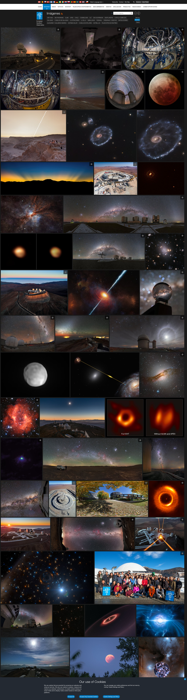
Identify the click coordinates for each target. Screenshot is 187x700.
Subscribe (115, 2)
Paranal (99, 20)
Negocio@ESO (136, 6)
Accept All (71, 696)
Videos (54, 6)
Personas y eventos (110, 20)
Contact (121, 2)
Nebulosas (91, 20)
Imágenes (47, 6)
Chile (76, 17)
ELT (91, 17)
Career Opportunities (150, 6)
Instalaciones (123, 20)
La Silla (83, 20)
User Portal (145, 2)
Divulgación (117, 6)
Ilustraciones (74, 20)
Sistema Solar (72, 23)
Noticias (60, 6)
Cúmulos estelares (85, 23)
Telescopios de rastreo (109, 23)
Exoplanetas (109, 17)
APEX (71, 17)
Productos (126, 6)
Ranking (137, 20)
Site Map (127, 2)
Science (138, 2)
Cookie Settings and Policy (111, 696)
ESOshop (68, 6)
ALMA (66, 17)
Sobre (40, 6)
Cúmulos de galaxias (61, 20)
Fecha (137, 22)
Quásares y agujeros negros (56, 23)
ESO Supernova (98, 17)
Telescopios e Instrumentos (82, 6)
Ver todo (50, 17)
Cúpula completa (120, 17)
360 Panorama (59, 17)
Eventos (108, 6)
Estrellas (97, 23)
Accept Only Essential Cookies (89, 696)
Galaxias (50, 20)
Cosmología (84, 17)
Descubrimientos (98, 6)
